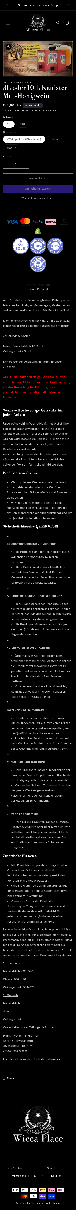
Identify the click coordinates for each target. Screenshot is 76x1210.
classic (13, 148)
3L (11, 124)
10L (25, 124)
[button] (8, 22)
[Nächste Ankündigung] (69, 5)
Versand (21, 110)
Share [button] (10, 1078)
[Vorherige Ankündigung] (7, 5)
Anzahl (7, 156)
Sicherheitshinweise (47, 1059)
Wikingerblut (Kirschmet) (26, 140)
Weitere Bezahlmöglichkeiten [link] (37, 198)
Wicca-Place (31, 1203)
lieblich (57, 140)
